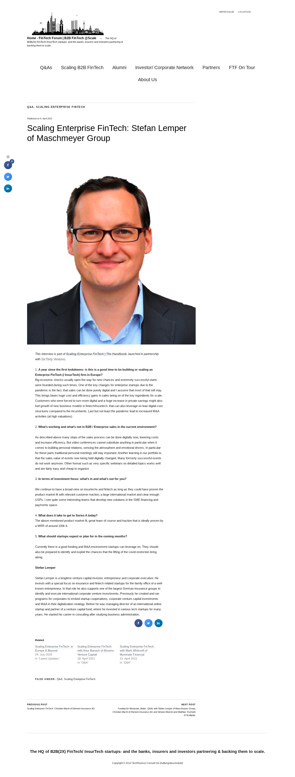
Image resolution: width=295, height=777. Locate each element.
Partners (211, 67)
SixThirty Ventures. (53, 359)
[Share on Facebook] (138, 626)
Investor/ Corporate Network (164, 67)
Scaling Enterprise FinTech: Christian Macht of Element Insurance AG (61, 706)
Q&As (46, 67)
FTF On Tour (242, 67)
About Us (147, 79)
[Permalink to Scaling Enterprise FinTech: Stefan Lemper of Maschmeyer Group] (111, 343)
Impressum (226, 12)
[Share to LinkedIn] (159, 626)
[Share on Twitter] (148, 626)
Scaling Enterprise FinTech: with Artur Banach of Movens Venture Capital (95, 650)
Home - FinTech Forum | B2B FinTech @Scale (61, 38)
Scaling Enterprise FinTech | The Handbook (96, 354)
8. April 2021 (46, 118)
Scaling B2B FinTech (82, 67)
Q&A (30, 106)
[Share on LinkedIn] (8, 191)
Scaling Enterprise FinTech (60, 106)
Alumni (119, 67)
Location (244, 12)
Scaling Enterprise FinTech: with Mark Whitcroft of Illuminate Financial (137, 650)
